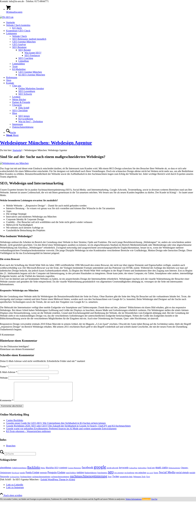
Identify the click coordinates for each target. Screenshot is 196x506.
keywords (123, 467)
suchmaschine (15, 477)
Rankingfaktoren (91, 473)
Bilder (43, 468)
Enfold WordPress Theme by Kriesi (58, 479)
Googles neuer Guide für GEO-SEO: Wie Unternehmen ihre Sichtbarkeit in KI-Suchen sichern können (56, 423)
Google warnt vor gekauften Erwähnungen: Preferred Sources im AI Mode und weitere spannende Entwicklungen (61, 428)
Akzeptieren (146, 499)
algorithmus (5, 467)
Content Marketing (74, 468)
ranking (80, 472)
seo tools (150, 473)
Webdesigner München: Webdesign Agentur (46, 142)
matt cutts (161, 467)
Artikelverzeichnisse (19, 468)
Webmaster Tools (139, 477)
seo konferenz (129, 473)
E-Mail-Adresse (8, 372)
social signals (182, 472)
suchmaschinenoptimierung (88, 476)
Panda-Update (32, 472)
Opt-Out (154, 499)
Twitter (115, 476)
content (63, 467)
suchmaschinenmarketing (41, 477)
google (100, 466)
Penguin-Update (56, 472)
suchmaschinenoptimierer (60, 477)
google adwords (112, 468)
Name (4, 366)
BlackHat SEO (52, 467)
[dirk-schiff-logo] (6, 17)
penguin (43, 472)
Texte (110, 477)
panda (22, 472)
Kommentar (6, 400)
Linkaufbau (133, 468)
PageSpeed (15, 473)
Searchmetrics (102, 473)
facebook (87, 467)
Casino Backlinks (14, 420)
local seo (151, 468)
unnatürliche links (126, 477)
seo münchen (140, 472)
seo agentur (119, 472)
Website (4, 377)
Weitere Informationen (134, 499)
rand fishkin (71, 472)
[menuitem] (101, 22)
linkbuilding (142, 468)
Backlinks (33, 467)
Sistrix (156, 473)
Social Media (167, 472)
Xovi (148, 477)
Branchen (10, 445)
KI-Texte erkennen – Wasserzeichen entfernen (28, 431)
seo (111, 471)
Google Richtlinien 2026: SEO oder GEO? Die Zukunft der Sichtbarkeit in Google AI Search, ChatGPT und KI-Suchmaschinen (68, 425)
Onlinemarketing (174, 468)
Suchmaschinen (26, 477)
